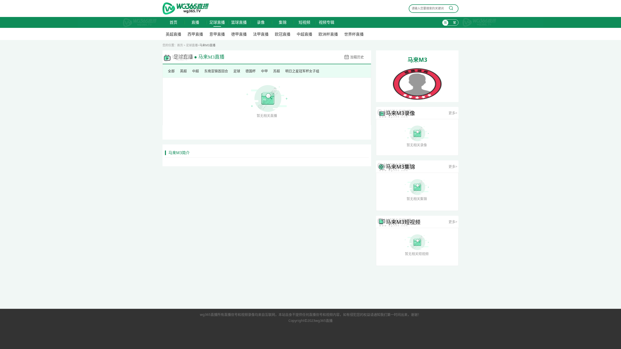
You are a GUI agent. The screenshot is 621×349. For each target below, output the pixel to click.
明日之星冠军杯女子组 (302, 71)
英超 (183, 71)
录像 (261, 22)
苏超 (276, 71)
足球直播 (217, 22)
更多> (453, 113)
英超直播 (173, 34)
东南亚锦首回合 (216, 71)
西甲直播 (195, 34)
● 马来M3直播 (209, 57)
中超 (195, 71)
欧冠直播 (282, 34)
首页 (173, 22)
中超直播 (304, 34)
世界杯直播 (354, 34)
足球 (236, 71)
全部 (171, 71)
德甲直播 (239, 34)
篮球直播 (239, 22)
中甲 (264, 71)
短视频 (304, 22)
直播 (195, 22)
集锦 (282, 22)
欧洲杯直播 (328, 34)
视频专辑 (326, 22)
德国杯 (250, 71)
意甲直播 (217, 34)
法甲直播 (261, 34)
